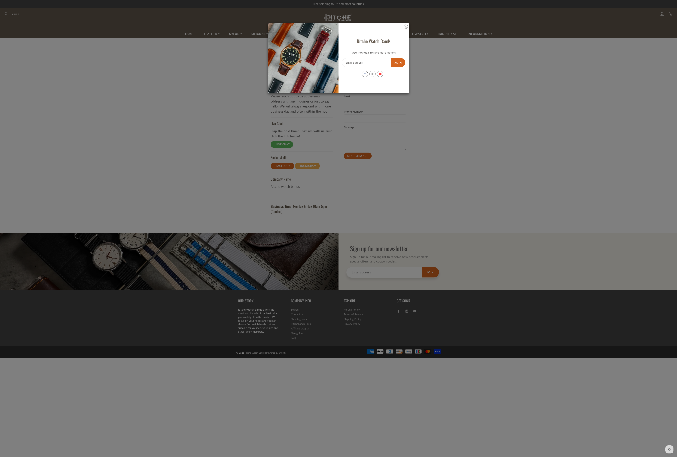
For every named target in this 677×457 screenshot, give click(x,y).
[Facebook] (365, 74)
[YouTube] (380, 74)
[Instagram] (372, 74)
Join (398, 62)
